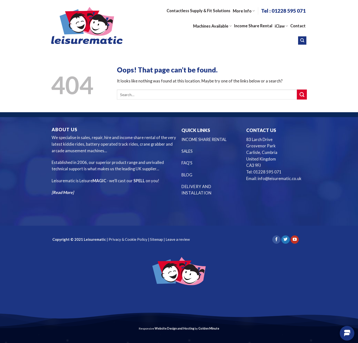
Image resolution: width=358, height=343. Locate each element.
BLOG (187, 174)
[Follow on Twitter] (285, 239)
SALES (187, 151)
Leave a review (178, 239)
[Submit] (302, 95)
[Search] (302, 40)
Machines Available (210, 26)
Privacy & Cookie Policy (127, 239)
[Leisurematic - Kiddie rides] (86, 25)
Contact (298, 25)
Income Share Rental (253, 25)
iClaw (280, 26)
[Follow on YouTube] (295, 239)
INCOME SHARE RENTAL (203, 139)
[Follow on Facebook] (276, 239)
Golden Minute (208, 328)
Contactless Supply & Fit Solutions (198, 10)
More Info (242, 11)
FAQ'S (186, 163)
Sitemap (156, 239)
